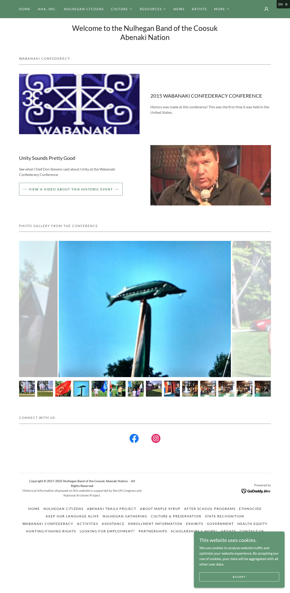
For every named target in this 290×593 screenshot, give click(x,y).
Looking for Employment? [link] (107, 531)
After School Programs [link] (209, 509)
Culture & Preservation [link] (176, 516)
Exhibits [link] (194, 524)
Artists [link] (199, 9)
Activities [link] (87, 524)
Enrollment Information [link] (155, 524)
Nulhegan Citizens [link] (84, 9)
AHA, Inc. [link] (47, 9)
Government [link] (220, 524)
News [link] (179, 9)
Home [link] (25, 9)
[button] (122, 9)
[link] (134, 439)
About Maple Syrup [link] (160, 509)
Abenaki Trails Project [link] (111, 509)
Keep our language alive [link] (72, 516)
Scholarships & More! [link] (194, 531)
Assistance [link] (113, 524)
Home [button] (34, 509)
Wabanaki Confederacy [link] (47, 524)
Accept (239, 576)
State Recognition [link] (224, 516)
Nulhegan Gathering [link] (125, 516)
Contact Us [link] (252, 531)
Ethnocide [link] (250, 509)
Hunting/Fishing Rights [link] (51, 531)
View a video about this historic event (71, 189)
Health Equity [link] (252, 524)
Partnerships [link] (153, 531)
